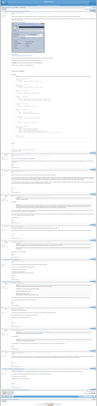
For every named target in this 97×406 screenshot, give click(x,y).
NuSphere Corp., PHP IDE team (50, 403)
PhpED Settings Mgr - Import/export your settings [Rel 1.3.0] (16, 389)
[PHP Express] (50, 405)
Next (95, 9)
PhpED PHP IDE (16, 7)
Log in (58, 5)
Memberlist (49, 5)
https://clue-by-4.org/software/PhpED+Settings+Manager (22, 55)
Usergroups (54, 5)
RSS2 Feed (23, 7)
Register (39, 5)
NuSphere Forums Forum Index (6, 7)
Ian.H (6, 12)
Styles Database (58, 404)
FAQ (42, 5)
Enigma (6, 154)
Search (45, 5)
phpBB (40, 404)
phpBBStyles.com (53, 404)
